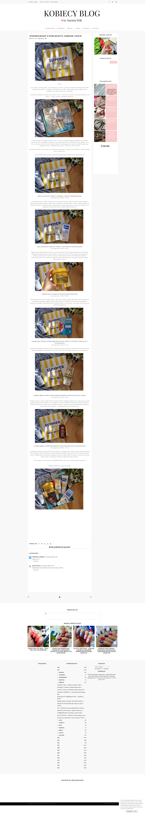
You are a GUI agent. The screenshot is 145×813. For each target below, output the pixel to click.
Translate (106, 668)
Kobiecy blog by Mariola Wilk (43, 803)
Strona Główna (50, 28)
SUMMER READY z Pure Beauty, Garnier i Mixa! (69, 713)
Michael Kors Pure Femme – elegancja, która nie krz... (70, 710)
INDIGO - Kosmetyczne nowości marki (111, 109)
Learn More (129, 811)
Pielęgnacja (61, 28)
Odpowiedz (36, 561)
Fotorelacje (86, 28)
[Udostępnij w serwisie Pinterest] (50, 544)
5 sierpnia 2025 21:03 (51, 557)
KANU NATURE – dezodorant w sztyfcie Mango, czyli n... (71, 715)
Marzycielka (36, 565)
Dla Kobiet (95, 28)
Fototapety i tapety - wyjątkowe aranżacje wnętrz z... (69, 685)
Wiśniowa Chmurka (38, 557)
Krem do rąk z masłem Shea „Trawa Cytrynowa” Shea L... (71, 717)
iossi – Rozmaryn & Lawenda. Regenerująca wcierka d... (71, 708)
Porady (78, 28)
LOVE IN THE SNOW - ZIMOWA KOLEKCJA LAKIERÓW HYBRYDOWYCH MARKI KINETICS (84, 651)
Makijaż (70, 28)
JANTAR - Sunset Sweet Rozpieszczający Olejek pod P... (71, 689)
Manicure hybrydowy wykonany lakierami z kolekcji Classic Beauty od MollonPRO (61, 651)
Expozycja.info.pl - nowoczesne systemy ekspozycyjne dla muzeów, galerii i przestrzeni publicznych (111, 135)
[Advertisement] (105, 159)
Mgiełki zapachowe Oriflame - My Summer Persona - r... (70, 701)
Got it (135, 811)
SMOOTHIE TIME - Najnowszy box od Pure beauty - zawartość (111, 98)
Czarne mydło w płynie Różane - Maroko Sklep (111, 121)
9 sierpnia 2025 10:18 (48, 565)
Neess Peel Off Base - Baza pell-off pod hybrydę (38, 649)
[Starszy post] (90, 597)
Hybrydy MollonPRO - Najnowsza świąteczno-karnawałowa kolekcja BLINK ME (106, 651)
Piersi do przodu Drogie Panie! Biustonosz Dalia (111, 86)
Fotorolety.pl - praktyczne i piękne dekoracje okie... (69, 687)
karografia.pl (113, 803)
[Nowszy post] (28, 597)
